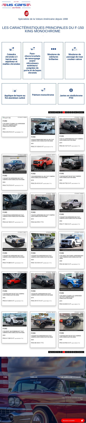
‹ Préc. (58, 112)
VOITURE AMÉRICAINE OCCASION (69, 377)
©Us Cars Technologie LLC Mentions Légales (14, 398)
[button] (26, 13)
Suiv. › (75, 112)
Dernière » (81, 112)
